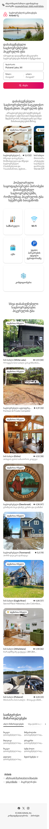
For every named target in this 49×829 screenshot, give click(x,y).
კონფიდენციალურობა (18, 815)
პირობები (35, 815)
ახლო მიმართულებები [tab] (13, 724)
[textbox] (13, 77)
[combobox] (23, 67)
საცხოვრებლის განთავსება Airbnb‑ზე (23, 14)
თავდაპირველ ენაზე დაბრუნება (29, 6)
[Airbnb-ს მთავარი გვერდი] (5, 14)
